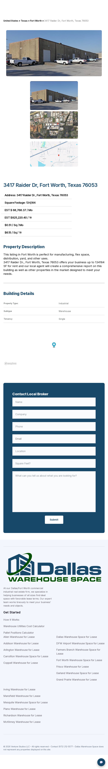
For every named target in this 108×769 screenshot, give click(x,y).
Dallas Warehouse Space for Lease (76, 636)
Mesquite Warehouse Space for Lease (25, 702)
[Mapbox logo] (10, 363)
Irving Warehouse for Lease (19, 689)
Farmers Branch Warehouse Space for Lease (78, 651)
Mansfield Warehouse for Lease (21, 695)
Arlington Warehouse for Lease (21, 649)
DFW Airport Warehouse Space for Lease (80, 643)
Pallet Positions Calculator (18, 632)
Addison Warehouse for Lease (21, 643)
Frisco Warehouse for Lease (72, 666)
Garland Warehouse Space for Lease (77, 673)
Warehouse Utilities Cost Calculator (23, 626)
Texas (24, 20)
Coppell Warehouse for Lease (20, 662)
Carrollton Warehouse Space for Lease (25, 656)
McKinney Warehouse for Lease (21, 721)
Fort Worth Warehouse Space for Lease (79, 660)
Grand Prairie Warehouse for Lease (76, 679)
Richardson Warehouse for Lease (22, 715)
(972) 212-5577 (65, 746)
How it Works (11, 619)
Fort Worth (36, 20)
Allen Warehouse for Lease (19, 636)
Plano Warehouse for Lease (19, 708)
